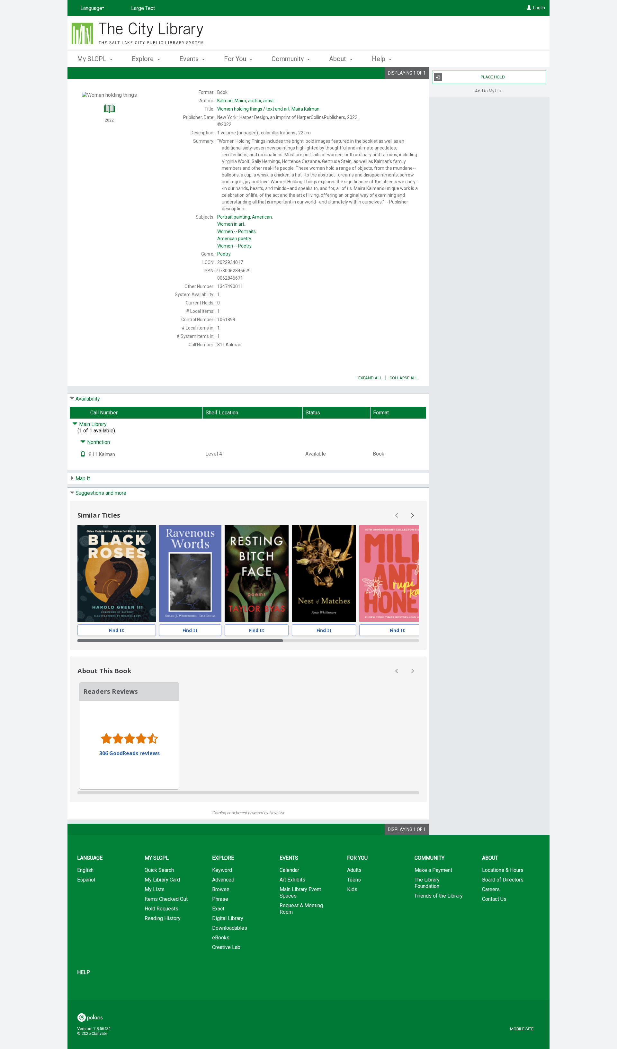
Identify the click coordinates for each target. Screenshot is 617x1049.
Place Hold (493, 77)
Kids (352, 889)
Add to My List (488, 90)
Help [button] (379, 59)
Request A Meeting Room (301, 908)
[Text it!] (82, 454)
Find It (116, 630)
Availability (88, 399)
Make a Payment (433, 870)
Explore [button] (143, 59)
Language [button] (90, 858)
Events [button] (189, 59)
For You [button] (236, 59)
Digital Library (227, 918)
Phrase (220, 899)
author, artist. (246, 100)
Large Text (143, 8)
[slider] (248, 640)
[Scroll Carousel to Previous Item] (397, 515)
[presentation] (116, 573)
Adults (354, 870)
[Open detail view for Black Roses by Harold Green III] (116, 573)
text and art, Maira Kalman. (268, 109)
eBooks (220, 938)
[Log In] (529, 7)
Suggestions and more (101, 493)
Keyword (222, 870)
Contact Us (494, 899)
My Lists (155, 889)
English (85, 870)
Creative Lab (226, 947)
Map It (83, 478)
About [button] (338, 59)
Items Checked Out (166, 899)
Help (83, 972)
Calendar (289, 870)
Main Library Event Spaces (300, 892)
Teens (354, 880)
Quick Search (159, 870)
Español (86, 880)
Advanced (223, 880)
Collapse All (403, 377)
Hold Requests (161, 909)
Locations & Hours (502, 870)
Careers (491, 889)
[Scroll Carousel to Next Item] (412, 515)
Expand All (370, 377)
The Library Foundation (427, 883)
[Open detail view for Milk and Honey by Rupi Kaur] (397, 573)
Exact (218, 909)
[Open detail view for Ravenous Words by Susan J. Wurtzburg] (190, 573)
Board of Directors (502, 880)
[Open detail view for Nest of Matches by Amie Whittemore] (324, 573)
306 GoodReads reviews (129, 753)
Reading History (163, 918)
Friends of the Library (439, 896)
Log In (539, 7)
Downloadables (229, 928)
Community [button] (288, 59)
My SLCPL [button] (92, 59)
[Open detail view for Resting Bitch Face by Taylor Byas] (257, 573)
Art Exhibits (292, 880)
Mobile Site (521, 1028)
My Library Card (162, 880)
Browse (220, 889)
